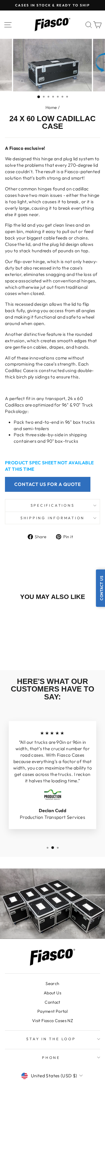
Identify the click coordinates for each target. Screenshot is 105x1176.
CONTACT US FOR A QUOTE (47, 484)
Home (51, 107)
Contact (52, 1002)
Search (52, 983)
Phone (51, 1057)
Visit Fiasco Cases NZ (52, 1020)
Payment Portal (52, 1011)
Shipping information (52, 517)
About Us (52, 993)
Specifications (53, 505)
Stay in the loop (51, 1038)
